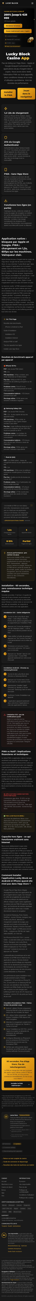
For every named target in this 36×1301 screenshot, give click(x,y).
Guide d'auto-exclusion (15, 1251)
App (3, 1193)
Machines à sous (7, 1184)
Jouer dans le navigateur (26, 93)
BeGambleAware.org (14, 1246)
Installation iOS (10, 334)
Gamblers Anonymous (14, 1248)
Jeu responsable (24, 1184)
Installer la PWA (8, 93)
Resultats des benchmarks (12, 323)
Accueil (4, 1181)
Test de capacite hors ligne (13, 345)
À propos (22, 1181)
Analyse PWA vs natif (11, 341)
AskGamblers (17, 1226)
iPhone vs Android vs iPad (14, 327)
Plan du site (23, 1187)
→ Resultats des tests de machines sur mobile (18, 1165)
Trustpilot (4, 1226)
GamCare (24, 1246)
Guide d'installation (10, 330)
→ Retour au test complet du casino (14, 1158)
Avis (3, 1196)
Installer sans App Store (11, 349)
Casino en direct (7, 1187)
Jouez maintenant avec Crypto (18, 31)
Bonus (4, 1190)
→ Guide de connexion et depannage (15, 1162)
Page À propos (14, 1279)
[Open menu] (32, 3)
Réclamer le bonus (13, 26)
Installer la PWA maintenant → (17, 1084)
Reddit (10, 1226)
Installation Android (11, 338)
